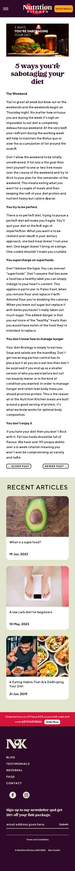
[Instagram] (26, 795)
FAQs (10, 776)
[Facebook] (12, 795)
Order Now (52, 721)
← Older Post (18, 466)
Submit (63, 824)
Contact (14, 783)
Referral (14, 770)
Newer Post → (56, 466)
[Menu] (5, 8)
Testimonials (18, 763)
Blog (10, 757)
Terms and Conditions (37, 839)
